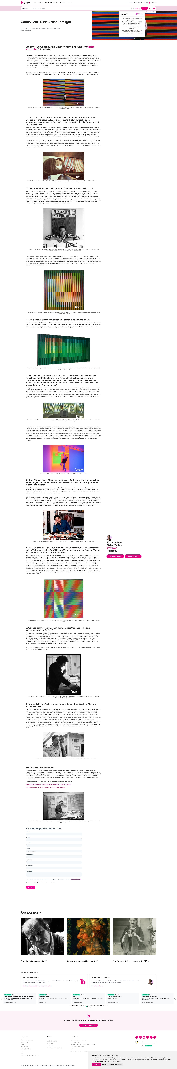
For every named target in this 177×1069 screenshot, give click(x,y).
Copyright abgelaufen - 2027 (34, 961)
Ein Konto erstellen (133, 556)
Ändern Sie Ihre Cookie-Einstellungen (80, 1051)
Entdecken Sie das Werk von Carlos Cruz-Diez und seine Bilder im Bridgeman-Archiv (48, 784)
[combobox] (90, 8)
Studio (22, 1051)
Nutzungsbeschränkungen (77, 1046)
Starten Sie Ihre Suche (88, 1025)
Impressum (73, 1049)
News (22, 1044)
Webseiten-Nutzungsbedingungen (79, 1040)
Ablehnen (104, 1064)
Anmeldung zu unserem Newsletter (30, 1055)
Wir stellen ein (24, 1046)
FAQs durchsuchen (46, 986)
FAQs (22, 1053)
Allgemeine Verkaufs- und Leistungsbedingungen (83, 1044)
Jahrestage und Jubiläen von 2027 (82, 961)
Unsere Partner (25, 1042)
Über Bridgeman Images (27, 1040)
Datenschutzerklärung (76, 1042)
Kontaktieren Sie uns (115, 556)
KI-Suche (137, 8)
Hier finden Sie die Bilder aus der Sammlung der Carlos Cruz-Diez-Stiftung (45, 787)
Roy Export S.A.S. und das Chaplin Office (131, 961)
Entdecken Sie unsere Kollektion (31, 986)
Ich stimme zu (96, 1064)
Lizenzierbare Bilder (26, 1049)
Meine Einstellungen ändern (115, 1064)
